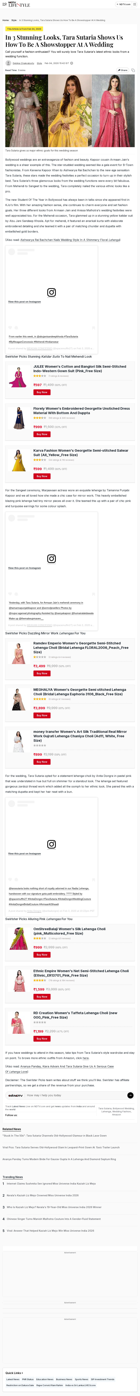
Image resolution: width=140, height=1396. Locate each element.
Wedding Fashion (121, 1111)
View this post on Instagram (24, 301)
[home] (19, 4)
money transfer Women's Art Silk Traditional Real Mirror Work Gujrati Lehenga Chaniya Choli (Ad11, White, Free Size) (80, 736)
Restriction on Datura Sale (20, 1385)
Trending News (13, 1177)
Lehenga (106, 1111)
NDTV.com (125, 4)
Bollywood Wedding (123, 1108)
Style (39, 63)
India (79, 1106)
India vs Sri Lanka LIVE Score (81, 1385)
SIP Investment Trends (102, 1379)
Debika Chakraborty (23, 63)
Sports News (81, 1379)
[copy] (133, 70)
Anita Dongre (34, 910)
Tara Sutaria (104, 1108)
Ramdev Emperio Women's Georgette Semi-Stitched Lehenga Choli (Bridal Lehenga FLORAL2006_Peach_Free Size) (81, 647)
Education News (44, 1379)
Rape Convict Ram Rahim (50, 1385)
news (58, 1106)
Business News (64, 1379)
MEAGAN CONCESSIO (39, 348)
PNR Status (28, 1379)
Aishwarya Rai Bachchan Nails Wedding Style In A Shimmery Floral (70, 240)
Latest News (18, 1106)
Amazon (116, 1114)
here (86, 1058)
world (12, 1109)
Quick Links (13, 1373)
